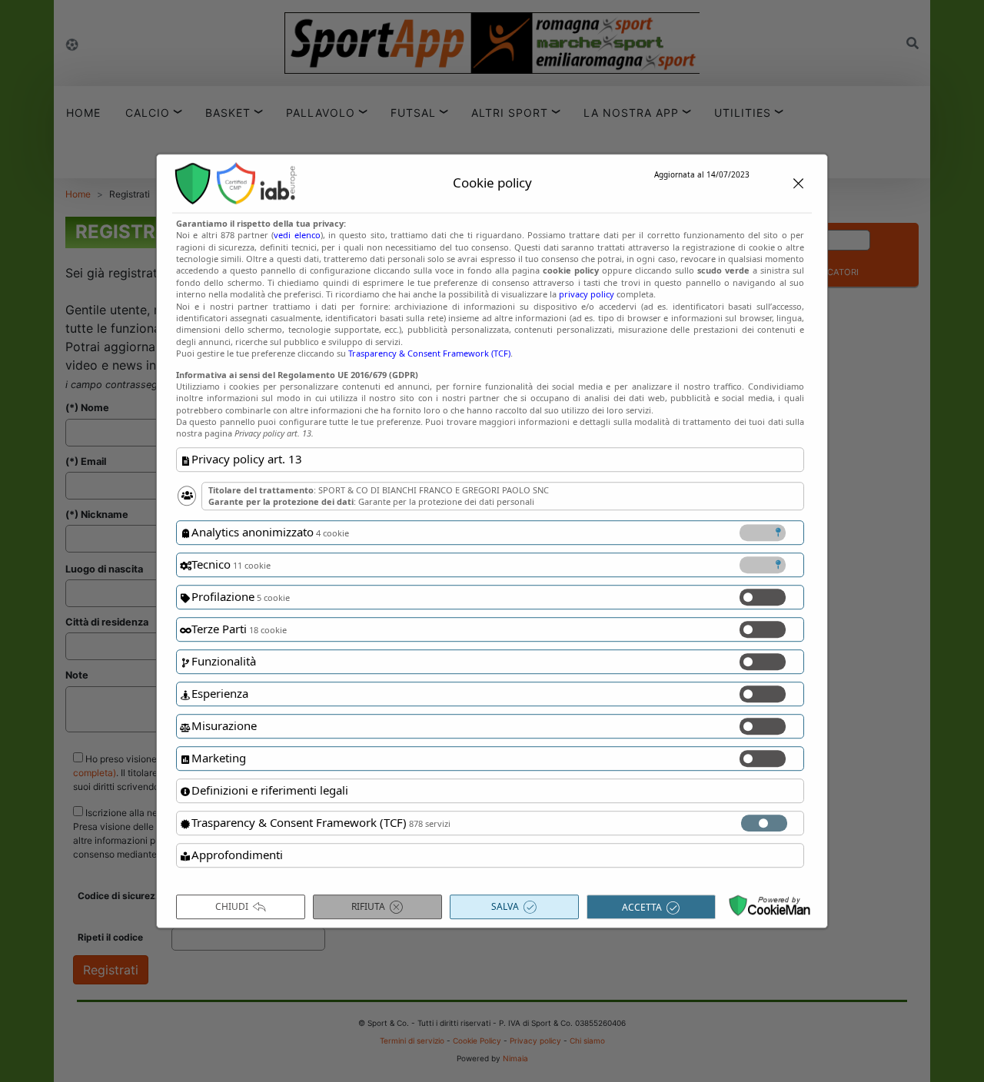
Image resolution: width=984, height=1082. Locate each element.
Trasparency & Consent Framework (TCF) (429, 353)
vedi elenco (297, 235)
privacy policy (586, 294)
